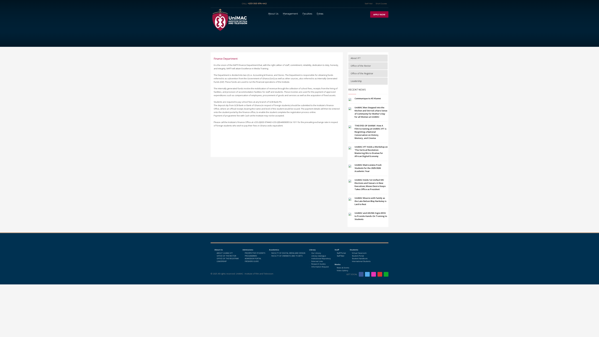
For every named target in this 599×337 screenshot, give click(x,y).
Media (338, 264)
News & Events (343, 267)
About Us (218, 250)
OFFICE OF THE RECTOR (226, 256)
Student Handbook (360, 258)
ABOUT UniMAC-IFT (225, 253)
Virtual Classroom (359, 253)
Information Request (320, 267)
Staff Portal (341, 253)
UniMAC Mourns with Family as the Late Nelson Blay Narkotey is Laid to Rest (370, 201)
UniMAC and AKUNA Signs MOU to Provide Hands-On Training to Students (371, 216)
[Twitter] (217, 3)
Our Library (316, 253)
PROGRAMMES (251, 256)
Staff (337, 250)
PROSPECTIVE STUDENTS (255, 253)
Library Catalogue (318, 256)
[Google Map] (231, 3)
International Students (361, 261)
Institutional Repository (321, 258)
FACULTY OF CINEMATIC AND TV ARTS (286, 256)
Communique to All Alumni (368, 98)
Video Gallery (342, 270)
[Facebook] (213, 3)
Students (354, 250)
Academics (274, 250)
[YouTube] (227, 3)
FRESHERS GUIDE (252, 261)
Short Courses (381, 3)
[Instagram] (222, 3)
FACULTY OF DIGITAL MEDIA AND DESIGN (288, 253)
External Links (317, 261)
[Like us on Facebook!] (361, 274)
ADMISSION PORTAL (253, 258)
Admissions (248, 250)
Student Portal (358, 256)
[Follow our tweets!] (367, 274)
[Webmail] (236, 3)
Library (312, 250)
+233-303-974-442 (257, 3)
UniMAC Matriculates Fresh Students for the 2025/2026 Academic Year (368, 168)
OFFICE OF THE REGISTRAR (228, 258)
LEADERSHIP (222, 261)
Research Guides (318, 264)
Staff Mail (369, 3)
